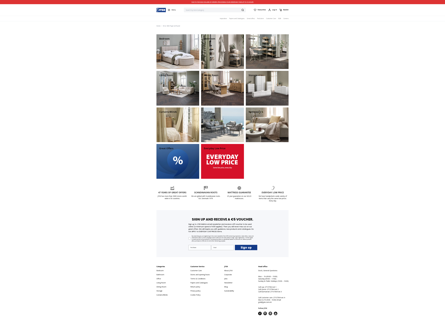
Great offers (251, 18)
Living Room (161, 283)
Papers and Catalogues (237, 18)
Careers (286, 18)
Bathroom (160, 274)
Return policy (195, 287)
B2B (279, 18)
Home (158, 26)
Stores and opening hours (200, 274)
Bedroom (160, 270)
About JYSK (228, 270)
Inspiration (223, 18)
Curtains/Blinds (162, 295)
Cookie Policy (195, 295)
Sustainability (229, 291)
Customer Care (271, 18)
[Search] (243, 10)
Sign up (246, 247)
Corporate (228, 274)
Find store (260, 18)
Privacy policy (195, 291)
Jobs (225, 279)
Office (158, 279)
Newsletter (228, 283)
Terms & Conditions (197, 279)
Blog (226, 287)
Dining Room (161, 287)
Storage (159, 291)
